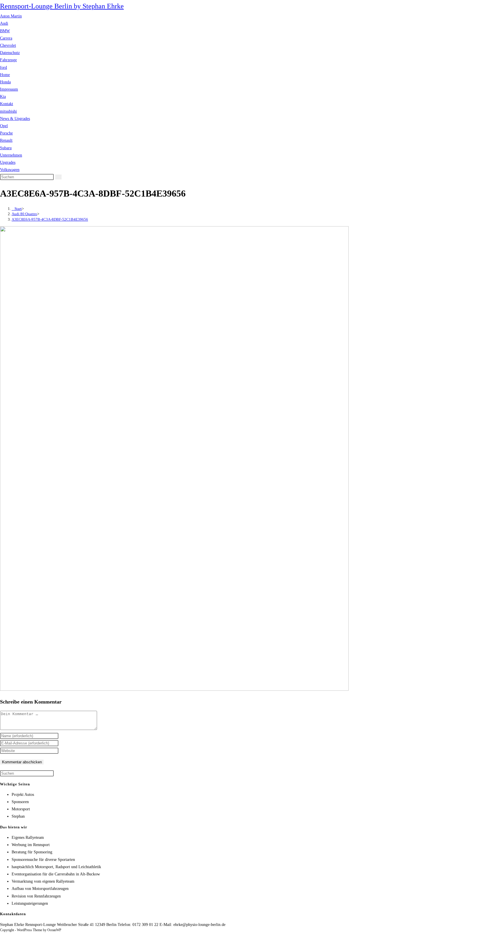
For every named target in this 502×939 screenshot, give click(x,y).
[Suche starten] (58, 177)
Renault (6, 140)
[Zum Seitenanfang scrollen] (1, 935)
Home (5, 75)
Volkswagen (9, 170)
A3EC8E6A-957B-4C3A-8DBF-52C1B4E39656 (50, 219)
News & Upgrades (15, 118)
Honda (5, 82)
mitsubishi (8, 111)
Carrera (6, 38)
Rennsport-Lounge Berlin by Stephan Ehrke (62, 6)
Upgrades (7, 162)
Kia (3, 96)
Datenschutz (10, 53)
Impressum (9, 89)
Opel (4, 126)
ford (3, 67)
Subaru (6, 148)
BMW (5, 31)
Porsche (6, 133)
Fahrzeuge (8, 60)
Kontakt (6, 104)
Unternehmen (11, 155)
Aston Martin (11, 16)
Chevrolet (8, 45)
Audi (4, 23)
